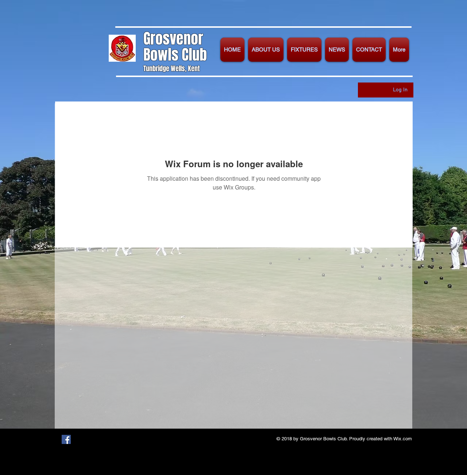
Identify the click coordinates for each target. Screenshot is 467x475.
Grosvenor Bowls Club (175, 46)
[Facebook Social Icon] (66, 439)
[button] (265, 50)
